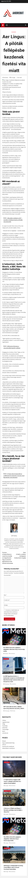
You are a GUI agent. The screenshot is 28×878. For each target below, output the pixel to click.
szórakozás (5, 733)
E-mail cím (7, 600)
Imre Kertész (12, 653)
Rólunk (4, 741)
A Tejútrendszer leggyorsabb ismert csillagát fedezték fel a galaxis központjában (12, 781)
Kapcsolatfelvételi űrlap (8, 743)
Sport (3, 731)
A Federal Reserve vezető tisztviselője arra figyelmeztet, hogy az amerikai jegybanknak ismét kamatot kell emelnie (7, 558)
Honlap (6, 605)
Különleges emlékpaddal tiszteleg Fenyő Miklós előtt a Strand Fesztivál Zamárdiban (13, 867)
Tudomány (6, 762)
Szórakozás (7, 848)
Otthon (4, 720)
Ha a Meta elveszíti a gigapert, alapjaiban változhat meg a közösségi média (14, 649)
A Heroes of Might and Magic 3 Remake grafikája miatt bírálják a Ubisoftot (13, 810)
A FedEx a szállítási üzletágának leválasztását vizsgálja (20, 555)
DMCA (4, 744)
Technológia (5, 729)
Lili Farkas (6, 77)
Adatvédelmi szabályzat (8, 748)
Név (5, 595)
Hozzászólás (7, 575)
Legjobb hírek (5, 722)
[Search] (26, 25)
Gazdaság (13, 32)
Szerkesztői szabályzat (8, 746)
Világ (3, 724)
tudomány (4, 727)
